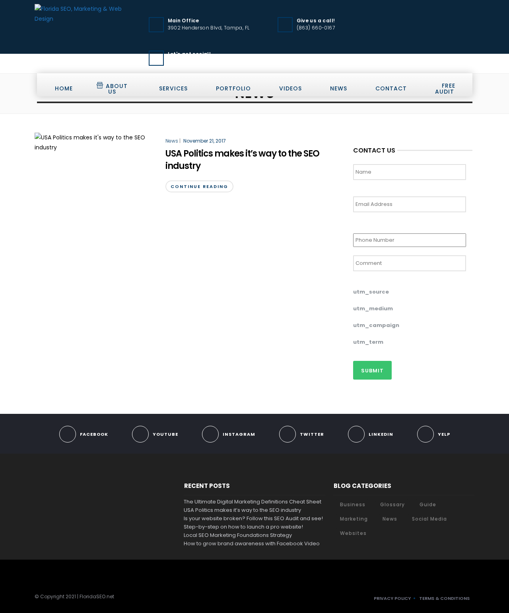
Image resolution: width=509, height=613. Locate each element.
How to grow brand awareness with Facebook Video (252, 543)
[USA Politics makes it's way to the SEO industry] (96, 142)
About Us (117, 89)
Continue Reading (199, 186)
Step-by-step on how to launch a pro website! (243, 527)
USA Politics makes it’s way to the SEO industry (242, 159)
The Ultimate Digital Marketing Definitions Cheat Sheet (252, 501)
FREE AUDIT (445, 89)
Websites (353, 533)
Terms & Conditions (444, 598)
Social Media (429, 518)
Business (352, 504)
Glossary (392, 504)
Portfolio (233, 88)
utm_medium (373, 309)
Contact (391, 88)
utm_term (368, 342)
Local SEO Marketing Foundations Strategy (238, 535)
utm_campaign (376, 325)
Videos (290, 88)
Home (64, 88)
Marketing (354, 518)
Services (173, 88)
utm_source (371, 292)
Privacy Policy (392, 598)
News (338, 88)
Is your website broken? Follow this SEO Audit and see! (253, 518)
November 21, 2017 (204, 140)
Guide (428, 504)
